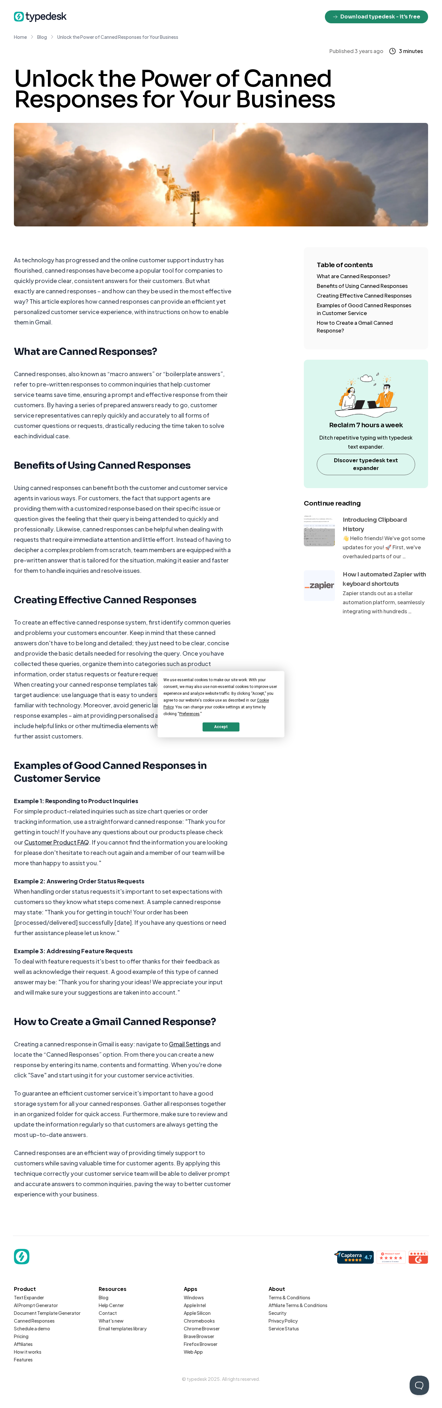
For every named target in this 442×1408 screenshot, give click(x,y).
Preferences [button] (189, 714)
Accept (221, 727)
